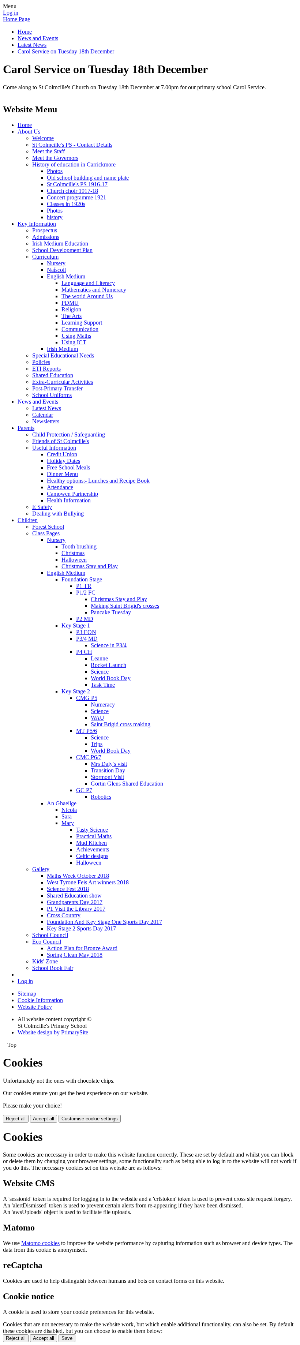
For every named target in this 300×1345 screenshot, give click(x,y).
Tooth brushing (79, 546)
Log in (10, 13)
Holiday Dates (63, 461)
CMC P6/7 (88, 757)
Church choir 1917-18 (72, 191)
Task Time (103, 685)
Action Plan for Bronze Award (82, 948)
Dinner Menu (62, 474)
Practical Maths (94, 836)
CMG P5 (86, 698)
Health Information (69, 500)
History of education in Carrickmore (74, 164)
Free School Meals (68, 467)
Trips (96, 744)
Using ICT (73, 342)
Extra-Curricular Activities (62, 382)
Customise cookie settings (89, 1118)
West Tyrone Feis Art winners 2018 (88, 882)
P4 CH (84, 652)
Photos (55, 171)
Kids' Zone (45, 961)
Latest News (32, 45)
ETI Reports (46, 369)
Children (28, 520)
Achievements (92, 849)
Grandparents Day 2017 (74, 902)
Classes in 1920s (66, 204)
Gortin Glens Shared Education (127, 783)
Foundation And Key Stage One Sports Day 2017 (104, 922)
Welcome (43, 138)
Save (66, 1338)
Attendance (60, 487)
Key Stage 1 (75, 625)
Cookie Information (40, 1000)
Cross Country (63, 915)
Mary (67, 823)
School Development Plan (62, 250)
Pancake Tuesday (111, 612)
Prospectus (44, 230)
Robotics (101, 797)
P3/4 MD (87, 639)
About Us (29, 131)
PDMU (70, 303)
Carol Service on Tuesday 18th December (66, 51)
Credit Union (62, 454)
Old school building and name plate (88, 178)
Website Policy (35, 1007)
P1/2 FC (85, 592)
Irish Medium (62, 349)
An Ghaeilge (61, 803)
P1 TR (83, 586)
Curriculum (45, 257)
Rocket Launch (108, 665)
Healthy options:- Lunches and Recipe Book (98, 480)
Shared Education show (74, 895)
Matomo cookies (40, 1243)
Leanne (99, 658)
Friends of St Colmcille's (60, 441)
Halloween (74, 560)
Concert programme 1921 (76, 197)
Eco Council (46, 941)
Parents (26, 428)
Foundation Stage (81, 579)
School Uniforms (52, 395)
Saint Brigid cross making (120, 724)
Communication (79, 329)
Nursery (56, 263)
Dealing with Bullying (58, 513)
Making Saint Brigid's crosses (125, 606)
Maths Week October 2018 (78, 876)
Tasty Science (92, 830)
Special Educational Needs (63, 355)
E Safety (42, 507)
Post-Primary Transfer (57, 388)
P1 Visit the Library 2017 (76, 909)
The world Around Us (87, 296)
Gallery (40, 869)
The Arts (71, 316)
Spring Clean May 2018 (74, 955)
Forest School (48, 527)
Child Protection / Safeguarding (68, 434)
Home (25, 32)
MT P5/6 (86, 731)
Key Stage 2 (75, 691)
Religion (71, 309)
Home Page (16, 19)
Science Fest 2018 (68, 889)
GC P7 (84, 790)
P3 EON (86, 632)
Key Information (37, 224)
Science (100, 671)
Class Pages (46, 533)
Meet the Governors (55, 158)
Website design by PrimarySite (53, 1032)
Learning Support (81, 322)
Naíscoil (56, 270)
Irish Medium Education (60, 243)
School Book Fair (52, 968)
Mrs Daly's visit (109, 764)
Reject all (16, 1118)
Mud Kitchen (91, 843)
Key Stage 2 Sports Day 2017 (81, 928)
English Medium (66, 276)
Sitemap (27, 993)
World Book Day (111, 678)
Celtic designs (92, 856)
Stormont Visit (107, 777)
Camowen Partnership (72, 494)
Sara (66, 816)
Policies (41, 362)
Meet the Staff (48, 151)
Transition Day (108, 770)
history (55, 217)
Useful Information (54, 448)
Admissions (45, 237)
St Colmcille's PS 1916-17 (77, 184)
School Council (50, 935)
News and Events (38, 38)
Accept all (43, 1118)
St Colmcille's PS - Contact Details (72, 145)
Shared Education (52, 375)
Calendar (42, 415)
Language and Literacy (88, 283)
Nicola (69, 810)
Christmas (73, 553)
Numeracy (103, 704)
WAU (97, 718)
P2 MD (84, 619)
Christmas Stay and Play (89, 566)
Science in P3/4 (109, 645)
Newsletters (45, 421)
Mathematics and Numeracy (93, 289)
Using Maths (76, 336)
